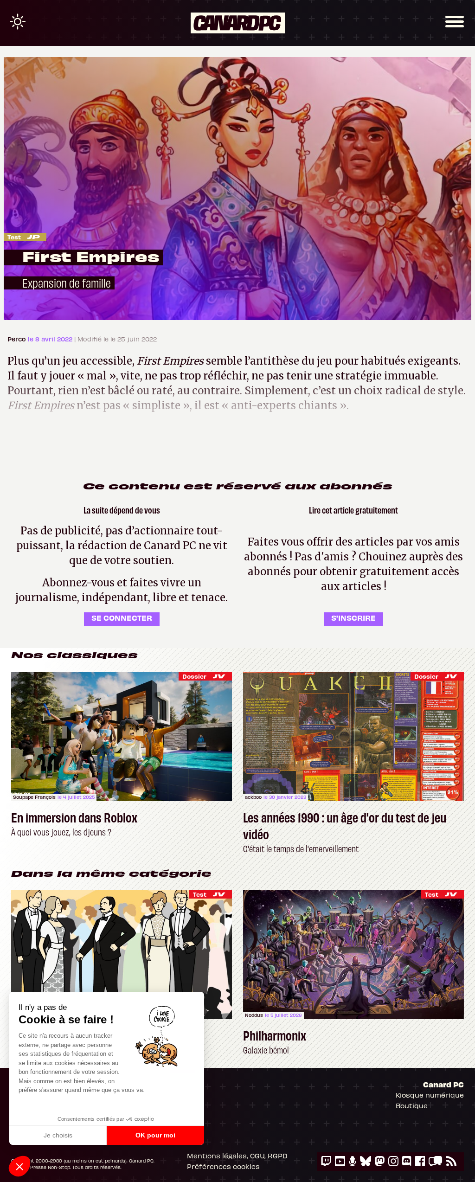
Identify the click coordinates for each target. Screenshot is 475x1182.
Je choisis (58, 1135)
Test (14, 237)
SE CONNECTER (121, 617)
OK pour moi (155, 1135)
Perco (17, 339)
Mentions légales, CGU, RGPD (237, 1155)
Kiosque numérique (430, 1095)
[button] (19, 1166)
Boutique (412, 1105)
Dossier (194, 676)
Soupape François (34, 797)
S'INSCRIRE (353, 617)
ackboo (253, 797)
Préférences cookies (223, 1166)
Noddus (254, 1015)
